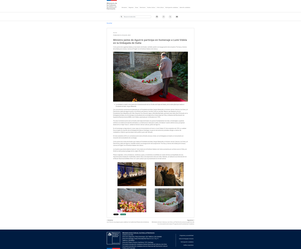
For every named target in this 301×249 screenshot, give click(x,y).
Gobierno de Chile (127, 235)
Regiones (131, 7)
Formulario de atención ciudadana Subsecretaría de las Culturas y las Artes (144, 244)
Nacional (115, 32)
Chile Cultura (160, 7)
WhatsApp (123, 214)
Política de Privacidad (128, 248)
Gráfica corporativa (188, 245)
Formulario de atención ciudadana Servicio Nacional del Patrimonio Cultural (144, 246)
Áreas (136, 7)
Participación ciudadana (171, 7)
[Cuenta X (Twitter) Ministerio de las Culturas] (170, 16)
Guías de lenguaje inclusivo (186, 238)
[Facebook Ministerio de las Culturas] (157, 16)
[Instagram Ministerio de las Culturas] (163, 16)
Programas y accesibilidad (186, 235)
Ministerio (124, 7)
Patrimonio (142, 7)
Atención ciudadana (185, 7)
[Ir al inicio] (112, 5)
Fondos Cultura (151, 7)
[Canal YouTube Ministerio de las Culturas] (177, 16)
